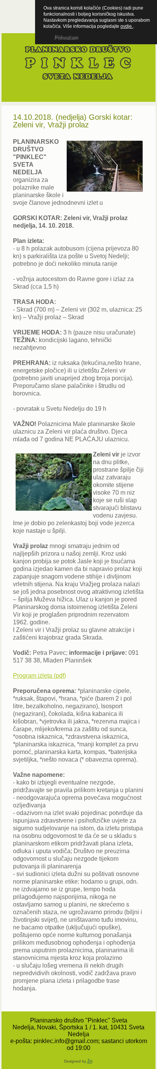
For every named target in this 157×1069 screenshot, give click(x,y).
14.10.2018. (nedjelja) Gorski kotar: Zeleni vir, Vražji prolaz (73, 121)
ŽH (89, 1061)
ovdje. (126, 26)
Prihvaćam (66, 37)
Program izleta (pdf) (39, 675)
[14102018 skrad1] (53, 483)
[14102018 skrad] (104, 167)
